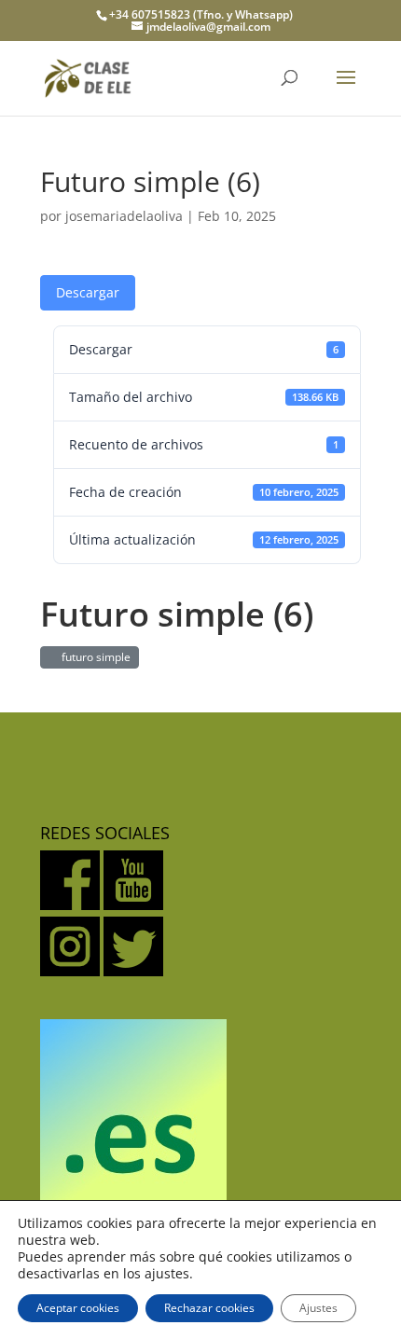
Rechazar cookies (209, 1308)
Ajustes (318, 1308)
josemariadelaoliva (124, 216)
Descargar (87, 292)
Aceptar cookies (77, 1308)
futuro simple (93, 657)
